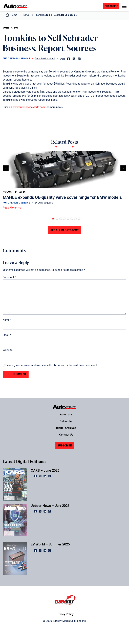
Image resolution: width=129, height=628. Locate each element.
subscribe (111, 6)
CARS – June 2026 (45, 470)
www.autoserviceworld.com (29, 107)
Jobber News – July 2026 (50, 506)
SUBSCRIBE (64, 445)
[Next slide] (123, 168)
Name (7, 319)
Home (14, 15)
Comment (9, 277)
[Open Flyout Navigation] (124, 6)
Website (8, 350)
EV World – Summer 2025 (50, 544)
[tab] (53, 218)
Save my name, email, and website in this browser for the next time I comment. (52, 365)
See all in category (64, 230)
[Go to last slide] (6, 168)
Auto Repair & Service (16, 58)
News (26, 15)
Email (7, 335)
